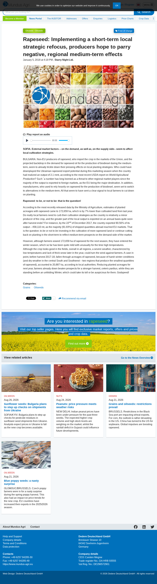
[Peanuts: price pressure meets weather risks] (78, 378)
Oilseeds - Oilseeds (34, 31)
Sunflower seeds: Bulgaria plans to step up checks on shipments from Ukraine (25, 407)
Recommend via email (73, 298)
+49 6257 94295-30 (22, 557)
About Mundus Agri (14, 527)
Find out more (77, 343)
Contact (35, 527)
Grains (26, 287)
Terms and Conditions (15, 543)
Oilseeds (39, 287)
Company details (12, 540)
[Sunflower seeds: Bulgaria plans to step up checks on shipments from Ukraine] (26, 378)
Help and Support (12, 536)
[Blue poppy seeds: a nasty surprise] (26, 455)
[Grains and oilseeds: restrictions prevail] (130, 378)
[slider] (40, 140)
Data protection (11, 546)
